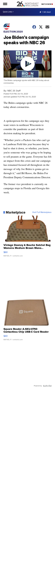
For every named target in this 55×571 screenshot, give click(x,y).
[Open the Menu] (5, 4)
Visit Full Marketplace (41, 212)
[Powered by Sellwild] (47, 386)
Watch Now (46, 4)
